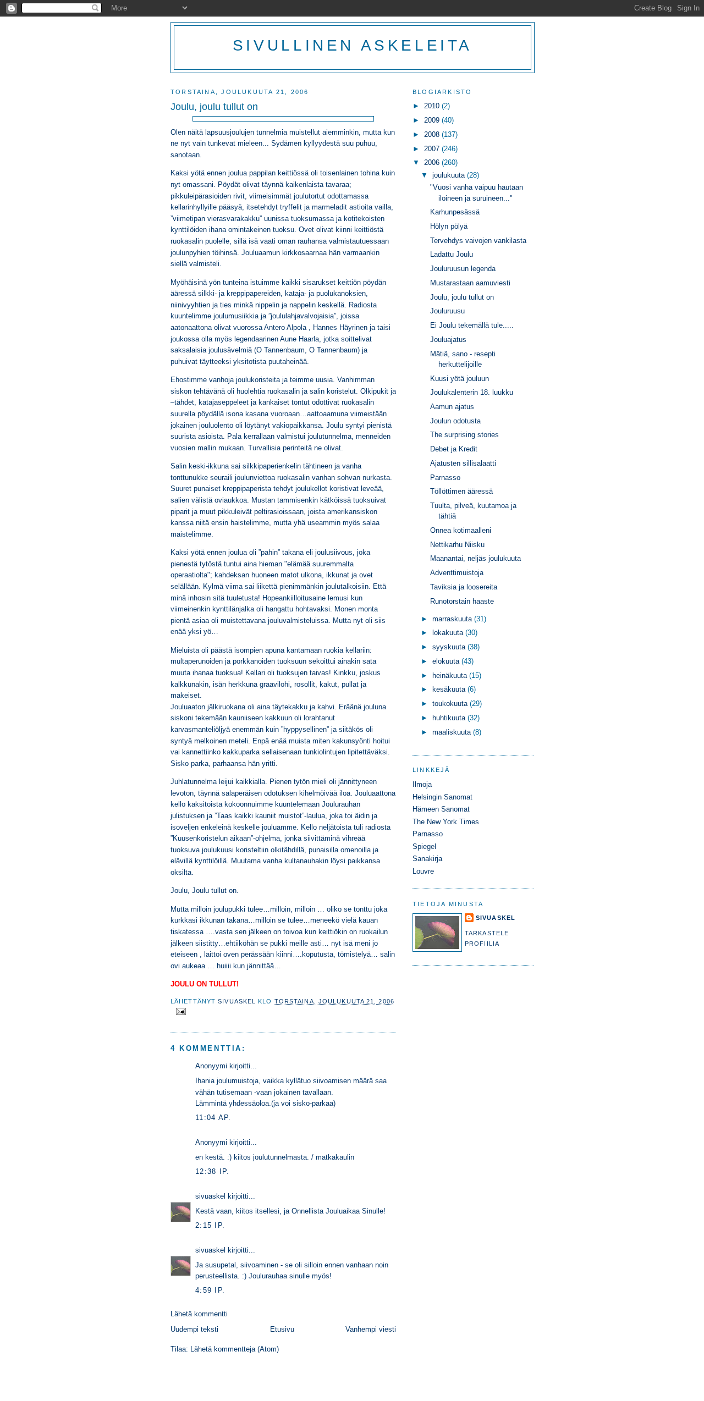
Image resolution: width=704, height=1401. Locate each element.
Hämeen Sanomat (441, 809)
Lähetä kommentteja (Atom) (234, 1349)
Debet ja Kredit (453, 449)
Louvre (423, 871)
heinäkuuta (450, 675)
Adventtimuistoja (456, 573)
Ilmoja (422, 784)
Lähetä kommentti (199, 1314)
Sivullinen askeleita (352, 45)
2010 (433, 106)
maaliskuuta (452, 732)
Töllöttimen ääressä (461, 491)
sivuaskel (210, 1196)
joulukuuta (449, 175)
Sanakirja (427, 858)
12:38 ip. (212, 1171)
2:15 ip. (210, 1225)
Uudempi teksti (194, 1329)
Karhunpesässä (455, 212)
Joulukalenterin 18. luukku (471, 392)
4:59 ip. (210, 1290)
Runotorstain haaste (462, 601)
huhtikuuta (450, 718)
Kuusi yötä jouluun (459, 378)
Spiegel (424, 846)
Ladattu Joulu (451, 254)
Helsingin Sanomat (442, 797)
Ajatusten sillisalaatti (463, 463)
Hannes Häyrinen (340, 327)
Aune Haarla (299, 339)
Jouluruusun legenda (463, 268)
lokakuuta (448, 632)
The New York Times (446, 822)
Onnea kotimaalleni (460, 530)
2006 (433, 162)
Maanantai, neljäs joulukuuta (475, 558)
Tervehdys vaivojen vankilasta (478, 240)
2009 (433, 120)
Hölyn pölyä (449, 226)
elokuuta (446, 661)
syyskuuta (450, 647)
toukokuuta (451, 703)
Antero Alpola (285, 327)
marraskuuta (453, 619)
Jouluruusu (447, 311)
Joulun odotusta (455, 421)
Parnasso (445, 477)
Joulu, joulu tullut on (462, 297)
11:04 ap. (213, 1117)
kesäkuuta (450, 689)
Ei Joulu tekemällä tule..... (472, 325)
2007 (433, 149)
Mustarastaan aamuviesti (470, 283)
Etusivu (282, 1329)
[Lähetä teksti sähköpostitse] (180, 1011)
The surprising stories (464, 435)
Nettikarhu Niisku (457, 544)
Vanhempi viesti (370, 1329)
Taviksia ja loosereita (463, 587)
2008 (433, 134)
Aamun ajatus (452, 406)
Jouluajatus (448, 339)
